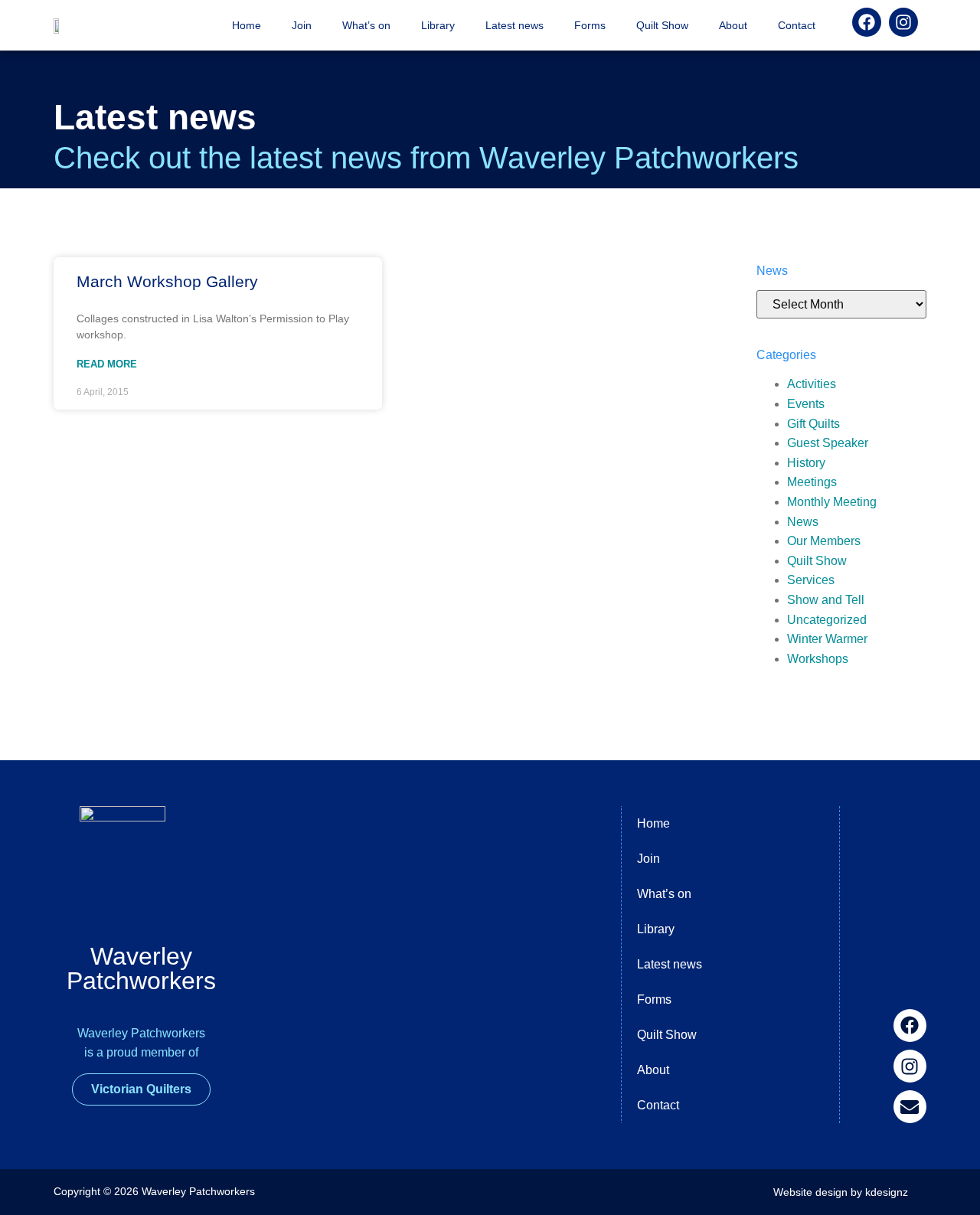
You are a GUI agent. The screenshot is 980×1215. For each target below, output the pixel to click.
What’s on (366, 25)
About (733, 25)
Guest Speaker (827, 442)
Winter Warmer (827, 638)
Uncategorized (827, 619)
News (802, 521)
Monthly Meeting (832, 501)
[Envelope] (909, 1106)
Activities (811, 383)
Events (806, 403)
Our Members (824, 540)
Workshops (817, 658)
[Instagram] (909, 1066)
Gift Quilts (813, 423)
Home (246, 25)
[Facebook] (909, 1025)
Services (811, 579)
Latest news (514, 25)
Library (438, 25)
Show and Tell (825, 599)
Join (302, 25)
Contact (796, 25)
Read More (107, 364)
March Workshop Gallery (167, 281)
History (806, 462)
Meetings (812, 481)
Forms (590, 25)
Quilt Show (662, 25)
